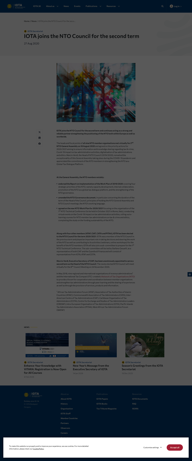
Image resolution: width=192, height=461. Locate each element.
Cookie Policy (38, 449)
